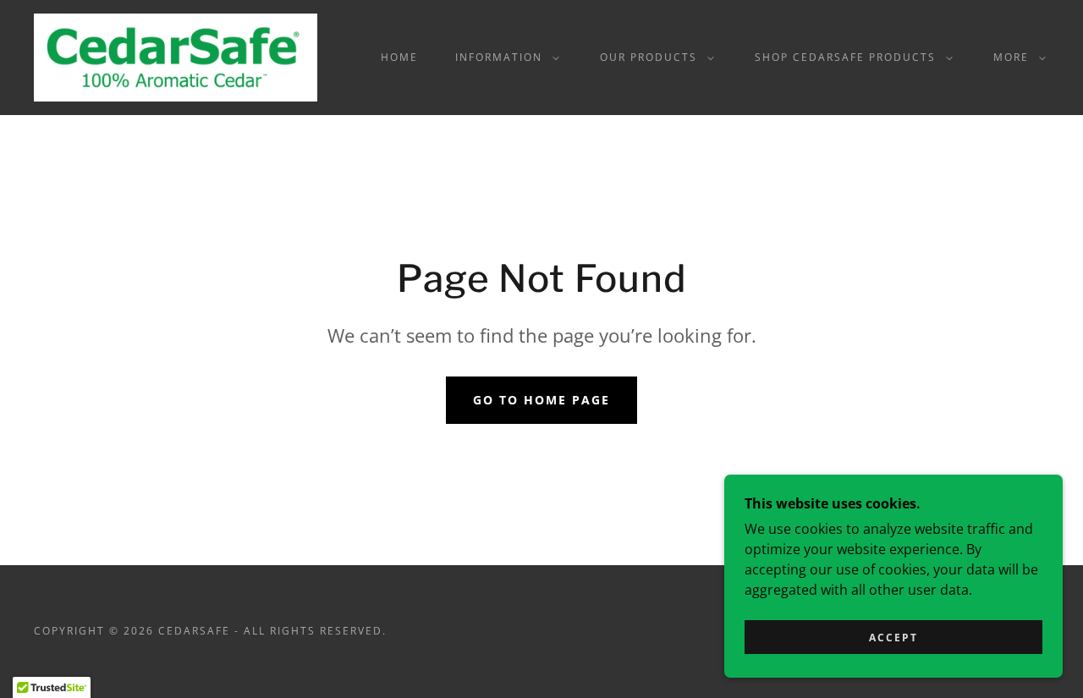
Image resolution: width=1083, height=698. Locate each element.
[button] (504, 57)
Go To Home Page (541, 400)
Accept (893, 637)
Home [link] (399, 57)
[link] (175, 56)
